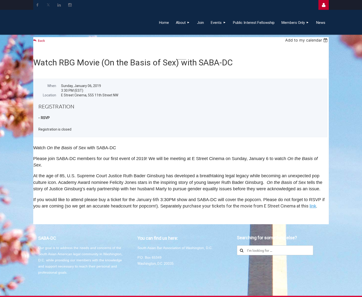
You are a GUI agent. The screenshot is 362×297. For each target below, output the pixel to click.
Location (49, 95)
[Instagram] (70, 5)
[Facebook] (37, 5)
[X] (48, 5)
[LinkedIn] (59, 5)
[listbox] (307, 40)
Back (41, 41)
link (313, 206)
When (51, 86)
